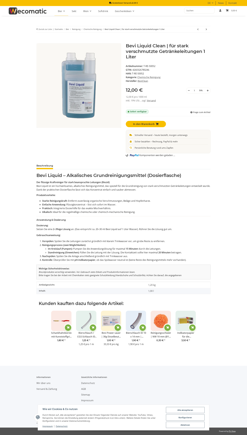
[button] (220, 10)
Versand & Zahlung (46, 389)
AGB (83, 389)
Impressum (47, 426)
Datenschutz (62, 426)
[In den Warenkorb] (40, 41)
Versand (151, 100)
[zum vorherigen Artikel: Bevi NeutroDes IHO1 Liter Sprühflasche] (198, 29)
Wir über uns (43, 383)
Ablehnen (185, 425)
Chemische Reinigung (149, 77)
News (221, 3)
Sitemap (85, 394)
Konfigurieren (185, 417)
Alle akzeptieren (185, 410)
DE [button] (209, 3)
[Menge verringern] (189, 90)
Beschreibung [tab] (44, 165)
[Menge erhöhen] (207, 90)
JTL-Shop (232, 431)
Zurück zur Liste (45, 29)
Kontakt (232, 3)
